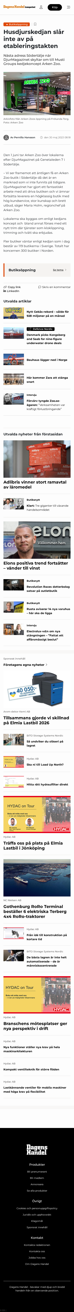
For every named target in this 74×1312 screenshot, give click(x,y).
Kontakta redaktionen (37, 1245)
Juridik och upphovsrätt (37, 1214)
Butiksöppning (18, 24)
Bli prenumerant (37, 1171)
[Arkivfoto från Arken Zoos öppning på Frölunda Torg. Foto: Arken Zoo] (37, 93)
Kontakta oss (37, 1251)
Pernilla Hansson (24, 137)
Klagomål (37, 1221)
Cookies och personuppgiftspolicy (37, 1208)
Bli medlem (37, 1178)
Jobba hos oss (37, 1257)
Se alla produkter (37, 1190)
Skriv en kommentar (56, 287)
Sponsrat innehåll (37, 1227)
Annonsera (37, 1184)
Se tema (58, 269)
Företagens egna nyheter (23, 665)
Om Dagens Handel (37, 1264)
